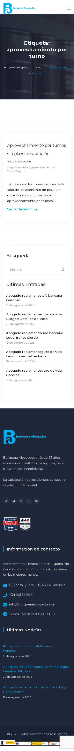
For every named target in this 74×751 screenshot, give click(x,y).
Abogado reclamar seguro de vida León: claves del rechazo (34, 354)
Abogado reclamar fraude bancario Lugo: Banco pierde (34, 335)
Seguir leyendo (19, 209)
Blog (18, 171)
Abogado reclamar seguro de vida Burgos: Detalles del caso (34, 316)
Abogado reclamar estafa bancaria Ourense (34, 298)
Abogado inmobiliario (18, 167)
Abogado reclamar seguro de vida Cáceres (34, 373)
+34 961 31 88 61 (21, 595)
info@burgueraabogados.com (32, 604)
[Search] (63, 269)
